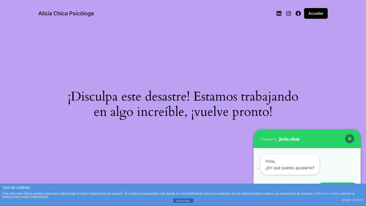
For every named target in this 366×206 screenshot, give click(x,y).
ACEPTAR (183, 201)
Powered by (269, 139)
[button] (349, 138)
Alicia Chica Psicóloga (66, 13)
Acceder (315, 13)
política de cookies (326, 194)
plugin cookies (352, 200)
